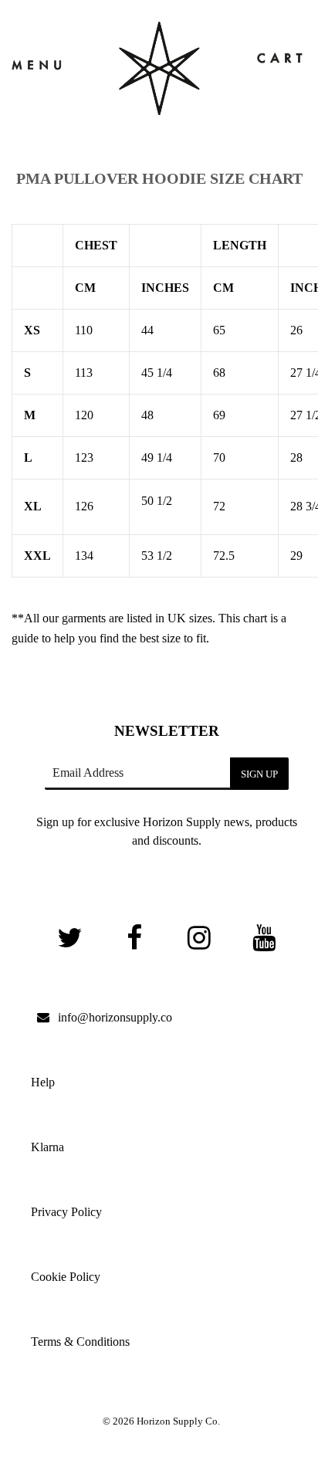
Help (43, 1082)
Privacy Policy (66, 1211)
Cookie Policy (65, 1276)
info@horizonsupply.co (115, 1017)
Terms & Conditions (80, 1341)
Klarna (47, 1147)
